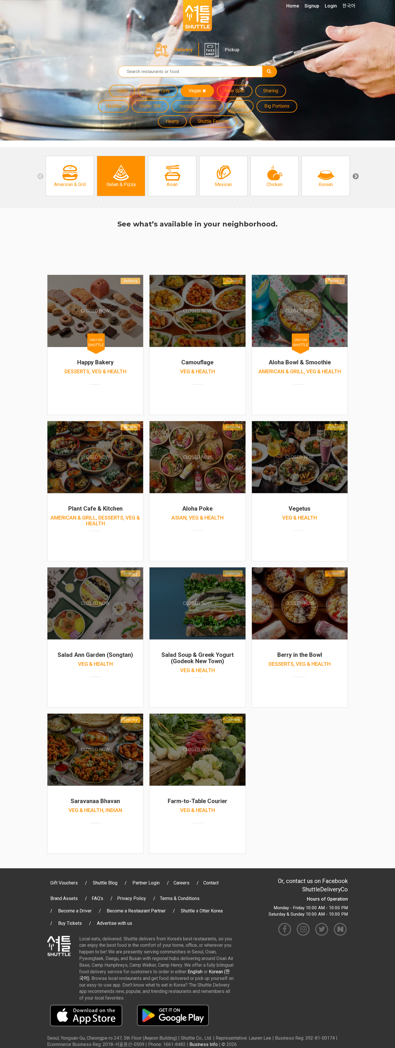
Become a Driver (75, 911)
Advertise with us (114, 923)
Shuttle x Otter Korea (202, 911)
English (195, 971)
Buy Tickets (70, 923)
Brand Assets (64, 898)
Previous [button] (40, 176)
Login (331, 6)
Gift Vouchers (64, 883)
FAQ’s (97, 898)
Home (292, 6)
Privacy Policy (131, 898)
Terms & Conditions (180, 898)
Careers (181, 883)
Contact (211, 883)
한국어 (348, 6)
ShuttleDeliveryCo (325, 889)
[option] (70, 176)
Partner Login (146, 883)
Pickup (232, 50)
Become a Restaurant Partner (136, 911)
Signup (311, 6)
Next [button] (355, 176)
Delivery (183, 50)
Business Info (203, 1044)
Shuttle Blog (105, 883)
